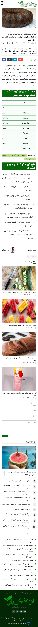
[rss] (13, 611)
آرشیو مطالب (24, 592)
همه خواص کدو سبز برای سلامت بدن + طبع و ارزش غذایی (19, 292)
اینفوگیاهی (12, 618)
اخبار (32, 592)
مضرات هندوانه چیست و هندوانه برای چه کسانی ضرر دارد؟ (18, 571)
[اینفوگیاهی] (19, 600)
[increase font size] (12, 43)
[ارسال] (20, 59)
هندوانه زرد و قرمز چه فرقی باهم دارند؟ (19, 509)
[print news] (34, 60)
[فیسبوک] (4, 59)
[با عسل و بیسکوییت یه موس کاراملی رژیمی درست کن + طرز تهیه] (19, 344)
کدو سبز (30, 65)
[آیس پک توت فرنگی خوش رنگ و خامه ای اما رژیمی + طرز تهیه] (19, 379)
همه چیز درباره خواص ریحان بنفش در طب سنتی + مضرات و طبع (17, 565)
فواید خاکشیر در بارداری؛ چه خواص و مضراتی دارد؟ (16, 504)
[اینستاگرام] (24, 611)
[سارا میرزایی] (13, 250)
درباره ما (16, 592)
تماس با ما (7, 592)
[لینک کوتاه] (31, 60)
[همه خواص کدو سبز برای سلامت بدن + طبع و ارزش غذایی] (19, 278)
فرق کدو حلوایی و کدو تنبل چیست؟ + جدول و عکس (19, 540)
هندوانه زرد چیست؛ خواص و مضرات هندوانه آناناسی (19, 550)
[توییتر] (9, 59)
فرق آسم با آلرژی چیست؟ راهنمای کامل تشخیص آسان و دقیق (18, 555)
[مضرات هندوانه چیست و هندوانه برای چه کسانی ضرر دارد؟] (19, 457)
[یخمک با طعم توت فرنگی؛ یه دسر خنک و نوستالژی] (19, 311)
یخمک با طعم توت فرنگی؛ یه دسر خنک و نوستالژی (22, 325)
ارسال (5, 436)
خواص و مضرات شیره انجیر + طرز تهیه (19, 481)
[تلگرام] (14, 59)
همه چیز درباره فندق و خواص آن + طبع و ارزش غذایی (19, 586)
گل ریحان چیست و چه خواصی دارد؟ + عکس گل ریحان (18, 580)
